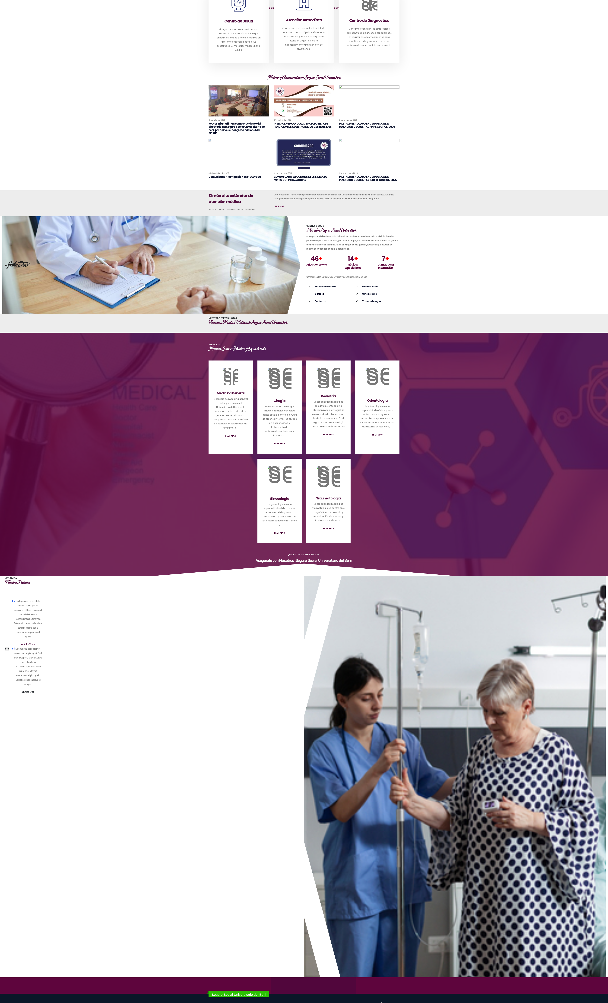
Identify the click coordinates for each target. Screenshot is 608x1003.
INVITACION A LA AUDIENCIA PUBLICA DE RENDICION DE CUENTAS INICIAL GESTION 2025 (368, 178)
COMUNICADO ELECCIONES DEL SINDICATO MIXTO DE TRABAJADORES (300, 178)
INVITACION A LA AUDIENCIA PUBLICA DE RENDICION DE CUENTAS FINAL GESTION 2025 (367, 125)
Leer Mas (279, 206)
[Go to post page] (239, 100)
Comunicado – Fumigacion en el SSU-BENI (235, 177)
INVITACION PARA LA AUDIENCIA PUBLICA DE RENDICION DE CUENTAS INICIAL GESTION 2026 (303, 125)
